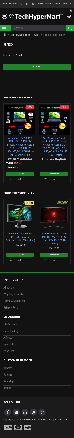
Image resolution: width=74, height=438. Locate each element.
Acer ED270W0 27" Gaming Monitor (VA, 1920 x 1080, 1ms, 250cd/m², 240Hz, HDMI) (55, 238)
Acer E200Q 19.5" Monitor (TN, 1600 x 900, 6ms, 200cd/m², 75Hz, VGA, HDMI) (20, 237)
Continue (35, 67)
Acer (36, 34)
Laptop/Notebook (20, 34)
